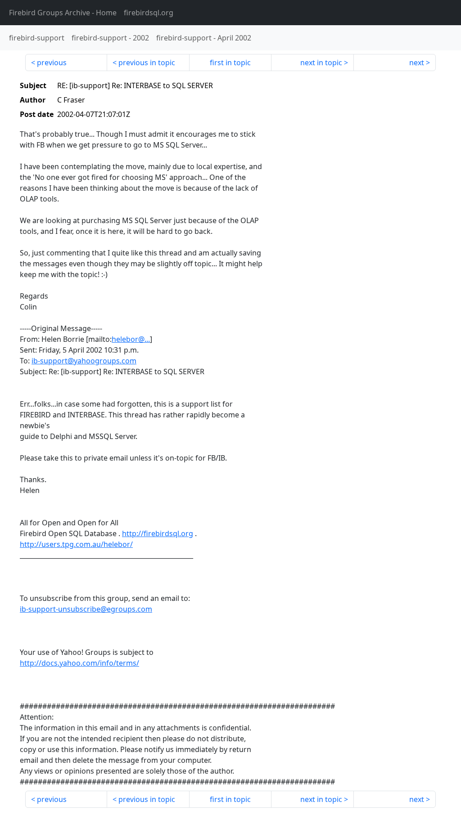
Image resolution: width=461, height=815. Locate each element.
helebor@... (131, 339)
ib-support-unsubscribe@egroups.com (86, 609)
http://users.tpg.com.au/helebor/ (76, 544)
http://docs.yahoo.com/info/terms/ (79, 663)
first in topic (230, 62)
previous (52, 62)
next (416, 62)
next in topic (321, 62)
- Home (63, 13)
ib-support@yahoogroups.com (84, 361)
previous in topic (146, 62)
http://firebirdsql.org (157, 533)
